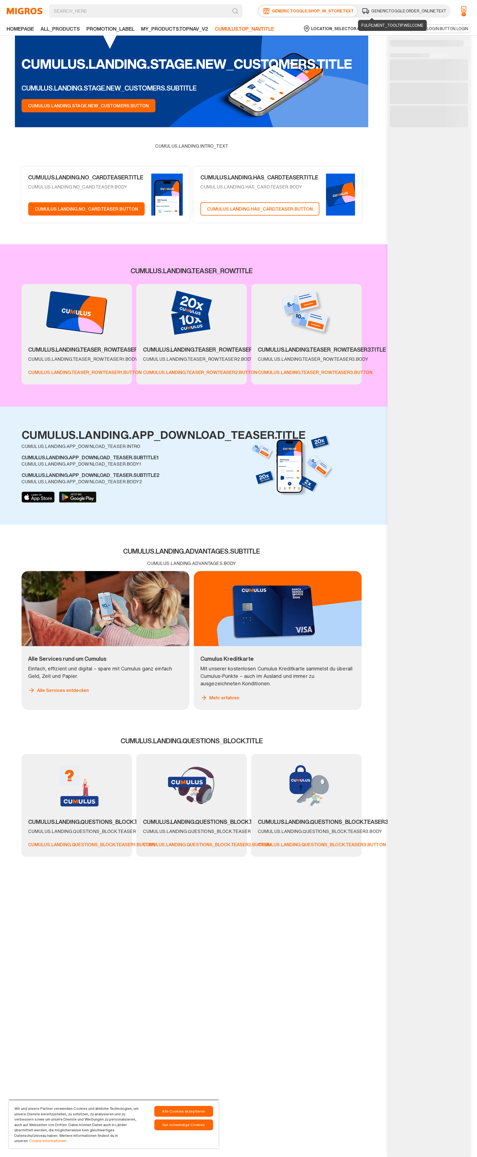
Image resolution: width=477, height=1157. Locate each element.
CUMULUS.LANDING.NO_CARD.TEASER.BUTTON (86, 209)
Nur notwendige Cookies (184, 1124)
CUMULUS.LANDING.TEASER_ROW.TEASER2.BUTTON (200, 372)
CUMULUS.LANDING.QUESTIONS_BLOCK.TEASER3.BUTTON (322, 844)
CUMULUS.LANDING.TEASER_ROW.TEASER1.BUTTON (85, 372)
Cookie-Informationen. (48, 1140)
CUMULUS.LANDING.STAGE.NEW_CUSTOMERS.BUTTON (88, 105)
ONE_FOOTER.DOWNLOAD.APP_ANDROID (77, 497)
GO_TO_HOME (25, 11)
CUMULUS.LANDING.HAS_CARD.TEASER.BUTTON (260, 209)
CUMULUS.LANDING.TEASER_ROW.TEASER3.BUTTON (315, 372)
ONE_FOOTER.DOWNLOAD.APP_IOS (38, 497)
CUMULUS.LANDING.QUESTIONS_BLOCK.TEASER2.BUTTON (207, 844)
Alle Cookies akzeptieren (183, 1111)
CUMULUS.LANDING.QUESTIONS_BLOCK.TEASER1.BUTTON (91, 844)
